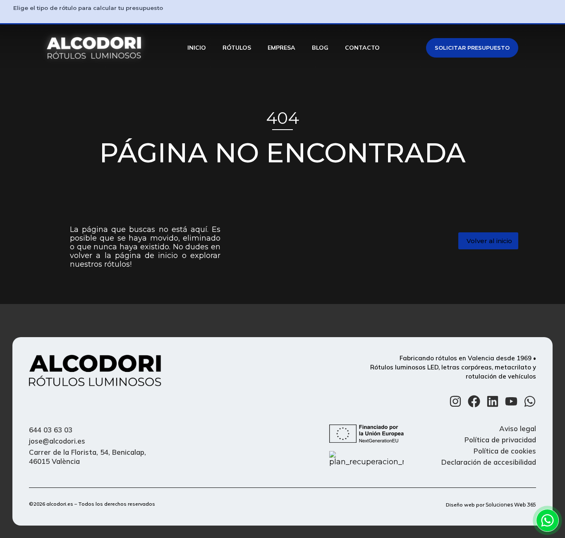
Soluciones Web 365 (511, 505)
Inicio (196, 47)
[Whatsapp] (530, 401)
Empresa (281, 47)
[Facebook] (474, 401)
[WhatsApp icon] (547, 520)
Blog (320, 47)
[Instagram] (455, 401)
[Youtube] (511, 401)
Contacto (362, 47)
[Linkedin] (492, 401)
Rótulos (237, 47)
